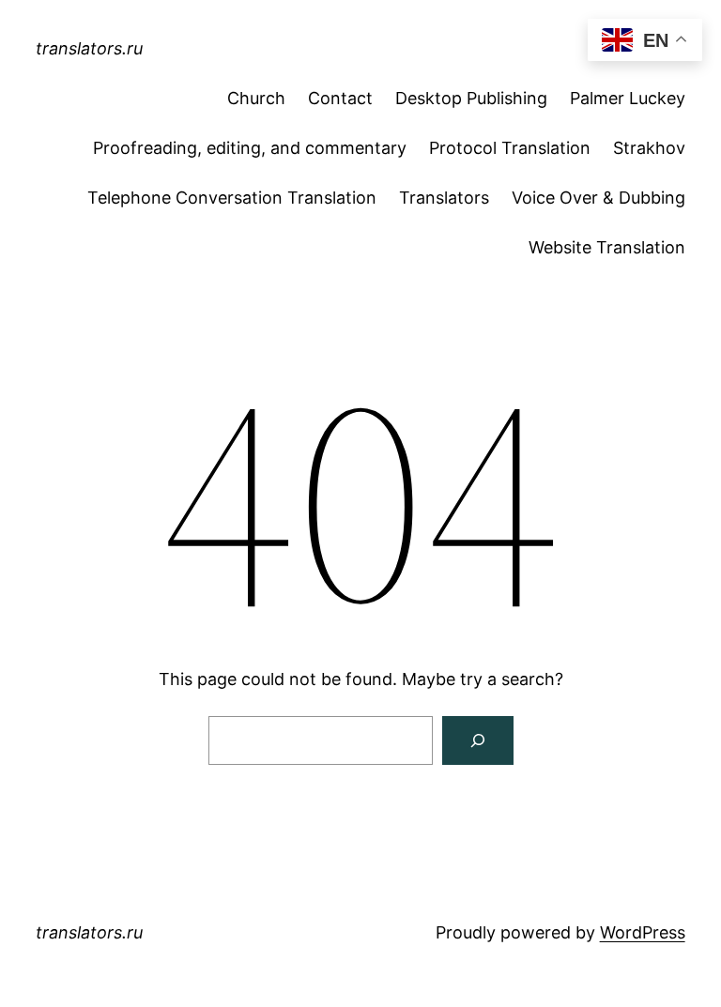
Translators (444, 197)
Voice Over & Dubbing (598, 197)
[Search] (478, 740)
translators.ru (89, 48)
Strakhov (649, 148)
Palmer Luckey (627, 98)
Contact (340, 98)
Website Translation (607, 247)
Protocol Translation (510, 148)
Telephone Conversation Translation (231, 197)
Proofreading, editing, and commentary (250, 148)
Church (256, 98)
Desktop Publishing (471, 98)
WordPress (642, 932)
